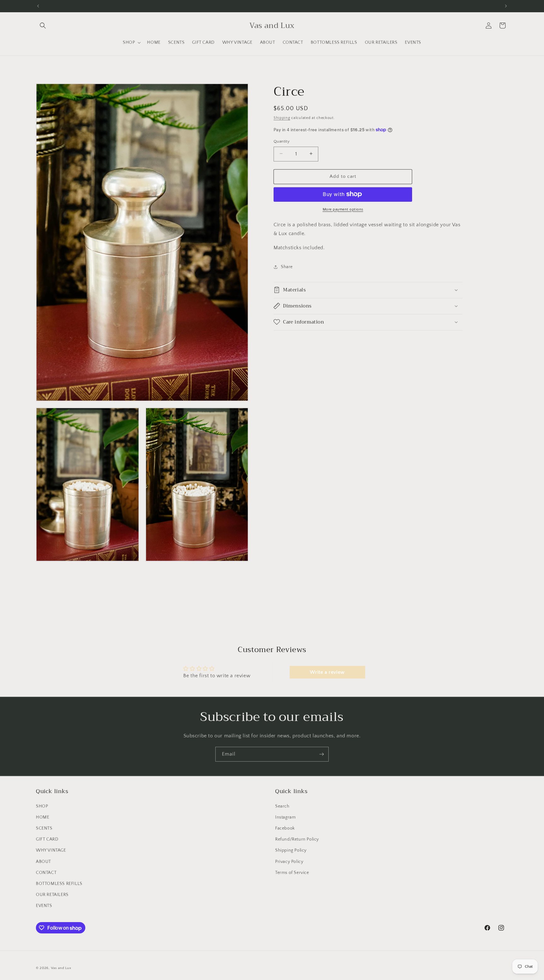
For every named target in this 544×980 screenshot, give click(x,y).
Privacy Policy (289, 861)
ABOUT (43, 861)
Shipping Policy (291, 850)
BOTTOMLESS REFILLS (59, 883)
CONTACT (46, 872)
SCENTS (44, 828)
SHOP (42, 805)
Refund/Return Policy (297, 839)
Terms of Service (292, 872)
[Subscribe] (321, 754)
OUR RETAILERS (52, 894)
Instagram (285, 816)
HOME (42, 816)
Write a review (327, 672)
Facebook (285, 828)
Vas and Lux (61, 968)
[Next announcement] (506, 6)
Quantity (282, 141)
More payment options (343, 209)
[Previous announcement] (38, 6)
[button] (43, 25)
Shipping (282, 118)
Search (282, 805)
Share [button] (287, 266)
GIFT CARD (47, 839)
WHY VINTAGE (51, 850)
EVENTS (44, 905)
